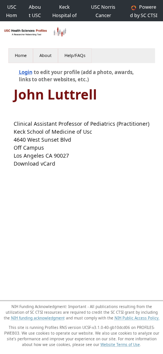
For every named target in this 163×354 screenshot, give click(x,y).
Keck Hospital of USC (64, 15)
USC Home (11, 15)
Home (21, 55)
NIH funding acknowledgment (38, 318)
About (45, 55)
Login (26, 72)
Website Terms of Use (120, 344)
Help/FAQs (74, 55)
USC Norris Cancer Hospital (103, 15)
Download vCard (34, 163)
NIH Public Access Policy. (137, 318)
